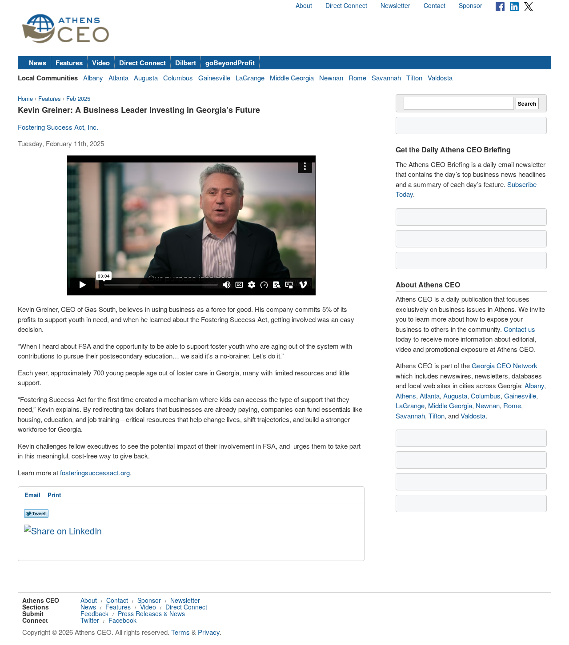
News (37, 63)
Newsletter (395, 5)
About (304, 5)
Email (32, 494)
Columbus (178, 77)
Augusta (146, 77)
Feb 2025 (78, 98)
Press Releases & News (151, 613)
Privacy (209, 632)
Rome (357, 77)
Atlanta (118, 77)
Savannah (386, 77)
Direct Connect (346, 5)
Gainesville (214, 77)
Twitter (89, 620)
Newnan (331, 77)
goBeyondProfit (230, 63)
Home (25, 98)
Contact (434, 5)
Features (69, 63)
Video (101, 63)
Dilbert (185, 63)
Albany (93, 77)
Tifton (414, 77)
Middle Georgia (292, 77)
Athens (406, 395)
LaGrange (250, 77)
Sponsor (470, 5)
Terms (180, 632)
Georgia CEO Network (504, 365)
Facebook (122, 620)
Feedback (94, 613)
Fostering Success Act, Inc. (58, 126)
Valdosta (440, 77)
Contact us (519, 329)
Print (54, 494)
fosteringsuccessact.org (94, 472)
